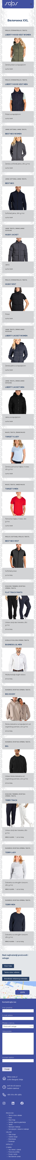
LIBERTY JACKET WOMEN (16, 336)
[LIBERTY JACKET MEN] (18, 402)
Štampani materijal (14, 1127)
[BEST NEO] (18, 198)
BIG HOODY (10, 694)
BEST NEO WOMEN (13, 134)
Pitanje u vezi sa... (8, 1023)
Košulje (8, 640)
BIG (6, 746)
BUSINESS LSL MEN (13, 645)
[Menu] (31, 4)
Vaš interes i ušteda (14, 1149)
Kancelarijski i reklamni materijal (18, 1129)
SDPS (22, 992)
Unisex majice (20, 484)
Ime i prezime (7, 1008)
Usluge (9, 1132)
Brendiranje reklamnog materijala (15, 979)
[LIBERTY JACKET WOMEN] (18, 351)
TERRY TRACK (11, 800)
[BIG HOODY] (18, 709)
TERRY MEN (10, 904)
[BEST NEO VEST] (18, 556)
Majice (7, 432)
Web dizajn (12, 1134)
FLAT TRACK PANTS (13, 592)
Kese (10, 1117)
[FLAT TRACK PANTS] (18, 607)
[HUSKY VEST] (18, 299)
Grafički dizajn (13, 1137)
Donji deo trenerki (11, 586)
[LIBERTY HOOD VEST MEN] (18, 99)
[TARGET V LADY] (18, 452)
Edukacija (11, 1141)
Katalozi (9, 1144)
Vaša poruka (7, 1031)
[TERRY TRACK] (18, 815)
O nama (9, 1147)
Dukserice (8, 690)
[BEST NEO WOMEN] (18, 149)
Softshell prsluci (17, 536)
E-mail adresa (7, 1015)
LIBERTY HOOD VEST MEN (16, 84)
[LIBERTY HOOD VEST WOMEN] (18, 50)
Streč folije (8, 966)
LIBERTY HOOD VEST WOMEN (18, 35)
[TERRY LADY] (18, 867)
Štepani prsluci (16, 30)
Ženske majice (20, 432)
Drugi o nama (12, 1154)
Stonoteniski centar (14, 1156)
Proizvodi (10, 1113)
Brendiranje (12, 1139)
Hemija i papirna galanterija (17, 1122)
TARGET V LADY (12, 437)
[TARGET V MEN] (18, 504)
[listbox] (18, 1026)
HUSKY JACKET (12, 235)
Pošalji (6, 1069)
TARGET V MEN (11, 489)
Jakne (7, 129)
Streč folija (11, 1120)
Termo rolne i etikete (11, 972)
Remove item (30, 1026)
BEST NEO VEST (12, 541)
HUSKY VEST (10, 284)
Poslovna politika (13, 1152)
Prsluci (7, 30)
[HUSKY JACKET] (18, 250)
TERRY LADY (10, 852)
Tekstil (24, 30)
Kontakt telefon (8, 1057)
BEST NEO (9, 183)
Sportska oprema (19, 690)
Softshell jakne (15, 129)
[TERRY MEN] (18, 919)
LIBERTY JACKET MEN (14, 387)
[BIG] (18, 761)
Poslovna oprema (17, 640)
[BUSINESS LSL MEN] (18, 659)
